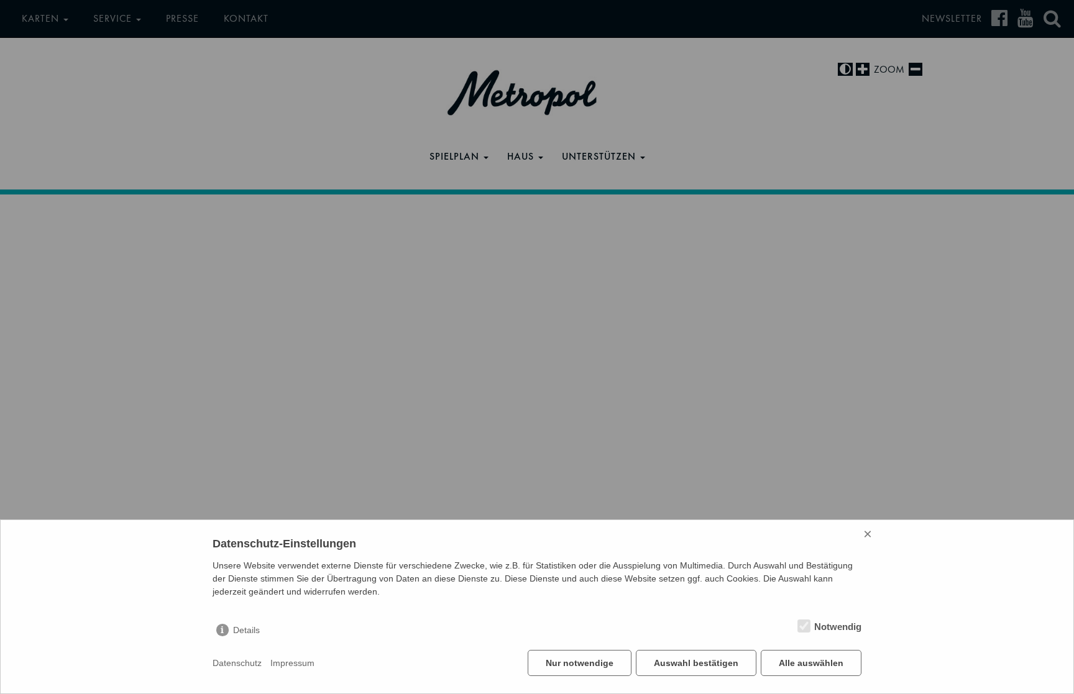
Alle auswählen (811, 663)
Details (246, 630)
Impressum (292, 663)
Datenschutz (237, 663)
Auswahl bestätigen (696, 663)
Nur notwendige (579, 663)
